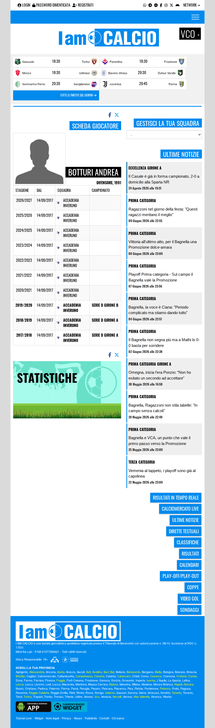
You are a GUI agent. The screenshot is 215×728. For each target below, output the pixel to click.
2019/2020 (23, 305)
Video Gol (189, 598)
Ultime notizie (185, 519)
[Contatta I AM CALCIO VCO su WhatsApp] (144, 5)
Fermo (28, 680)
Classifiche (188, 542)
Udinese (84, 73)
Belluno (120, 672)
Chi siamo (118, 718)
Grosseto (128, 680)
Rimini (80, 692)
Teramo (188, 692)
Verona (127, 696)
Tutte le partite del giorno (77, 95)
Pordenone (151, 688)
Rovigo (99, 692)
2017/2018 (24, 335)
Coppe (193, 587)
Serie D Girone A (105, 320)
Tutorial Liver (24, 718)
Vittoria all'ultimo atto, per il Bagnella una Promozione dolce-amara (162, 244)
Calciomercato (46, 676)
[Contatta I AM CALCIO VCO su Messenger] (156, 5)
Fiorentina (116, 61)
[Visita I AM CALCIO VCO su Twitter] (171, 5)
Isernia (151, 680)
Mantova (81, 684)
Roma (89, 692)
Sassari (121, 692)
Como (144, 676)
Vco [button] (189, 34)
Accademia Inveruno (72, 307)
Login (25, 5)
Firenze (50, 680)
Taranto (176, 692)
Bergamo (147, 672)
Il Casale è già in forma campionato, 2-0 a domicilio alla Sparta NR (163, 179)
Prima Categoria (142, 200)
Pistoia (139, 688)
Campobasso (84, 676)
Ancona (51, 672)
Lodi (48, 684)
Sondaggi (189, 609)
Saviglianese (82, 84)
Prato (175, 688)
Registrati (85, 5)
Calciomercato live (180, 508)
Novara (188, 684)
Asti (88, 672)
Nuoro (20, 688)
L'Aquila (161, 680)
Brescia (191, 672)
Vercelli (116, 696)
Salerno (110, 692)
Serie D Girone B (105, 305)
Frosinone (170, 61)
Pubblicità (91, 718)
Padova (42, 688)
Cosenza (156, 676)
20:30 (142, 72)
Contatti (104, 718)
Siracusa (153, 692)
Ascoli (80, 672)
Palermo (54, 688)
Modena (147, 684)
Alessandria (36, 672)
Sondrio (165, 692)
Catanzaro (124, 676)
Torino (86, 61)
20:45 (143, 83)
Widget (39, 718)
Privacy (66, 718)
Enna (19, 680)
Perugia (84, 688)
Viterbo (167, 696)
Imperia (140, 680)
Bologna (168, 672)
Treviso (58, 696)
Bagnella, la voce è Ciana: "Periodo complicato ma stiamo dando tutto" (158, 310)
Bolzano (180, 672)
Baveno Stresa (117, 73)
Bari (106, 672)
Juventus (115, 84)
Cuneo (192, 676)
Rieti (72, 692)
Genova (104, 680)
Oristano (30, 688)
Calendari (189, 564)
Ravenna (21, 692)
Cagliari (31, 676)
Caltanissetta (65, 676)
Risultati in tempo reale (176, 497)
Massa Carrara (98, 684)
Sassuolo (28, 61)
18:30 (56, 61)
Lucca (56, 684)
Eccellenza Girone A (145, 168)
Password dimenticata (52, 5)
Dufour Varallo (167, 73)
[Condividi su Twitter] (117, 115)
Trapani (37, 696)
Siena (142, 692)
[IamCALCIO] (107, 631)
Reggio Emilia (59, 692)
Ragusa (185, 688)
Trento (48, 696)
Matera (113, 684)
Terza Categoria (141, 462)
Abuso (78, 718)
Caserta (99, 676)
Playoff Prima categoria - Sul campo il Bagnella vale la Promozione (160, 277)
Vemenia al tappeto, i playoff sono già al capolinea (162, 473)
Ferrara (39, 680)
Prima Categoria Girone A (149, 364)
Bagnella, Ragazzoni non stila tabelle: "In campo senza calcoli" (162, 408)
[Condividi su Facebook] (109, 115)
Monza (26, 73)
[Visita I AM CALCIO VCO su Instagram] (166, 5)
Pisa (130, 688)
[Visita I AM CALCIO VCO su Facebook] (161, 5)
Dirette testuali (184, 531)
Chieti (135, 676)
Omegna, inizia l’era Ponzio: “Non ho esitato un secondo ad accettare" (159, 375)
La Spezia (174, 680)
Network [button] (190, 5)
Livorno (39, 684)
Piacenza (120, 688)
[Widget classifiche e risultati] (69, 706)
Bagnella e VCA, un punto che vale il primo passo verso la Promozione (159, 440)
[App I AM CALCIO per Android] (177, 5)
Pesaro (95, 688)
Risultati (190, 553)
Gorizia (115, 680)
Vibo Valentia (141, 696)
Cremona (169, 676)
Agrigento (22, 672)
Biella (158, 672)
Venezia (106, 696)
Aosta (60, 672)
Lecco (29, 684)
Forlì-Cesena (75, 680)
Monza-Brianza (163, 684)
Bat (112, 672)
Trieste (69, 696)
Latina (186, 680)
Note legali (52, 718)
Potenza (165, 688)
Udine (78, 696)
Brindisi (20, 676)
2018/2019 (24, 320)
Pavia (74, 688)
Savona (132, 692)
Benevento (133, 672)
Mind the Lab (24, 651)
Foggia (60, 680)
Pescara (107, 688)
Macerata (68, 684)
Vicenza (156, 696)
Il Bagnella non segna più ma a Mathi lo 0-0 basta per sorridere (164, 342)
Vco (96, 696)
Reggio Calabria (39, 692)
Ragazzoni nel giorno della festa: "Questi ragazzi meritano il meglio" (162, 212)
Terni (19, 696)
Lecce (20, 684)
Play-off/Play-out (181, 575)
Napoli (178, 684)
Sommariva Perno (33, 84)
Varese (88, 696)
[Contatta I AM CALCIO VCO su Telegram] (150, 5)
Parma (173, 84)
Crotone (181, 676)
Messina (125, 684)
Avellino (97, 672)
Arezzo (70, 672)
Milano (136, 684)
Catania (111, 676)
